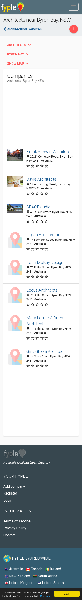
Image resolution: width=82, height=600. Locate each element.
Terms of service (17, 521)
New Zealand (19, 576)
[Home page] (12, 6)
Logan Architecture (44, 234)
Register (10, 493)
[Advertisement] (41, 114)
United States (52, 583)
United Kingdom (21, 583)
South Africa (47, 576)
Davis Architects (41, 179)
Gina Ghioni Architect (45, 351)
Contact (9, 535)
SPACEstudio (38, 207)
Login (7, 500)
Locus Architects (42, 290)
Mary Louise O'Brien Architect (44, 320)
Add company (14, 486)
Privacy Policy (14, 528)
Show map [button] (15, 63)
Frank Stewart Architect (48, 151)
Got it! (67, 593)
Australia (15, 569)
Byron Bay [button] (15, 54)
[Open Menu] (74, 7)
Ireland (55, 569)
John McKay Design (44, 262)
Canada (36, 569)
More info (45, 596)
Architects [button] (16, 45)
